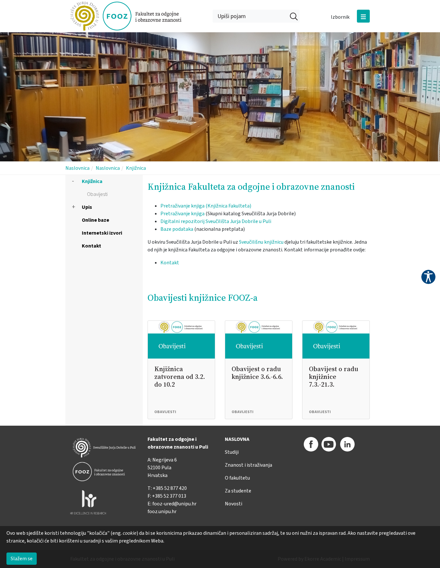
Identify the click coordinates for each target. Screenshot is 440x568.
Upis (87, 207)
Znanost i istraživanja (248, 465)
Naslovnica (77, 168)
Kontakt (91, 245)
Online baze (95, 220)
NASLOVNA (237, 439)
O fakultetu (237, 478)
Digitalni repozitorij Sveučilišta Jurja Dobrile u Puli (215, 221)
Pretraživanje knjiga (182, 213)
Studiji (232, 452)
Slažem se (22, 558)
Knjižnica (136, 168)
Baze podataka (176, 229)
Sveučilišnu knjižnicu (261, 242)
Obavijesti (97, 194)
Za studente (238, 490)
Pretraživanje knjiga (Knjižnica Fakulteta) (205, 205)
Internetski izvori (102, 233)
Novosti (233, 503)
